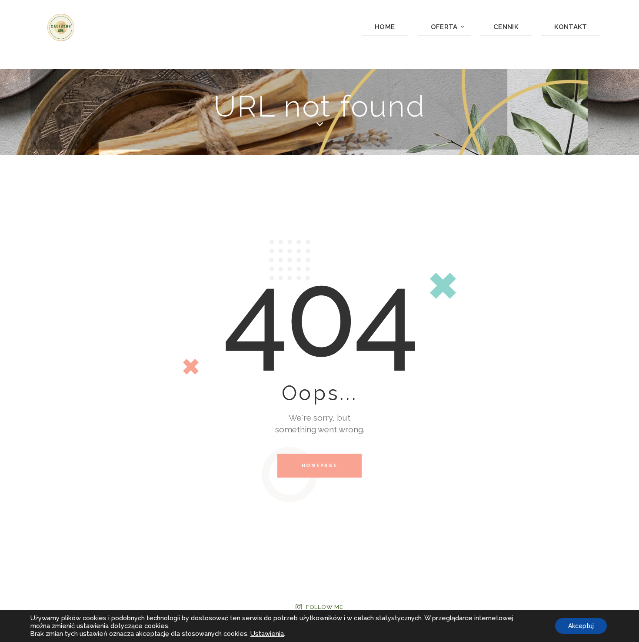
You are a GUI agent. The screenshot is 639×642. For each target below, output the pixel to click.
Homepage (319, 465)
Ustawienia (267, 633)
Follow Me (324, 607)
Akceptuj (581, 625)
